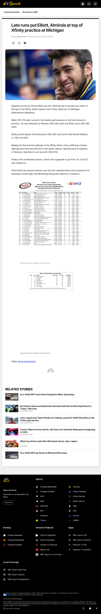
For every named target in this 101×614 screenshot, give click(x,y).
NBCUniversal (17, 599)
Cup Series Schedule (11, 12)
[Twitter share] (19, 43)
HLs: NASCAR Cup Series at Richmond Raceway (43, 453)
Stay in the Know (10, 490)
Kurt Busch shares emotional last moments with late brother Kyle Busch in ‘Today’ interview (55, 407)
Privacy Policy (73, 593)
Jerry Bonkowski (20, 37)
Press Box (53, 593)
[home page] (12, 3)
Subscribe (8, 502)
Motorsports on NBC (30, 12)
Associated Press (26, 411)
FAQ (34, 593)
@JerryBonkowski (27, 361)
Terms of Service (37, 595)
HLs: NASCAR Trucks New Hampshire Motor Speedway (47, 394)
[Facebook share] (13, 43)
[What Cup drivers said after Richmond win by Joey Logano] (11, 443)
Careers (14, 593)
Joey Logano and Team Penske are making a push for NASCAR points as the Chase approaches (57, 419)
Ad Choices (63, 593)
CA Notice (26, 595)
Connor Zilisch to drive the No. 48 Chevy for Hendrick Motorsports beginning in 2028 (57, 430)
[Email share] (25, 43)
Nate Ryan (23, 446)
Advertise (6, 593)
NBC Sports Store (43, 593)
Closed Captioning (24, 593)
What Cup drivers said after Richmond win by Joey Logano (48, 441)
